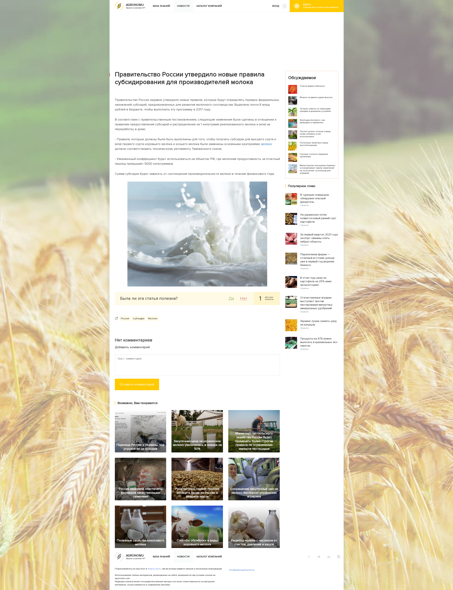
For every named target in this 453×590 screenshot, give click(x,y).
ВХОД (276, 5)
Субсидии (138, 318)
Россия (125, 318)
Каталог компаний (209, 5)
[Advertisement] (226, 39)
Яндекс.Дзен (154, 568)
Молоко (152, 318)
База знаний (161, 5)
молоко (266, 144)
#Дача (320, 6)
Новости (183, 5)
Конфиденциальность (242, 569)
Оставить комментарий (137, 384)
